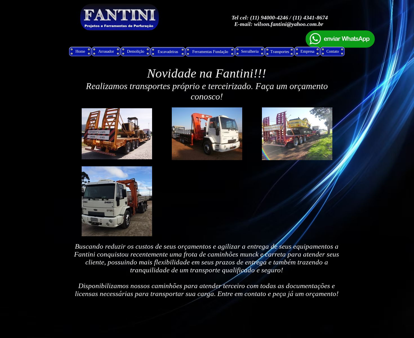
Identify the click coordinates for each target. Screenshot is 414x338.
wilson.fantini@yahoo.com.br (288, 24)
